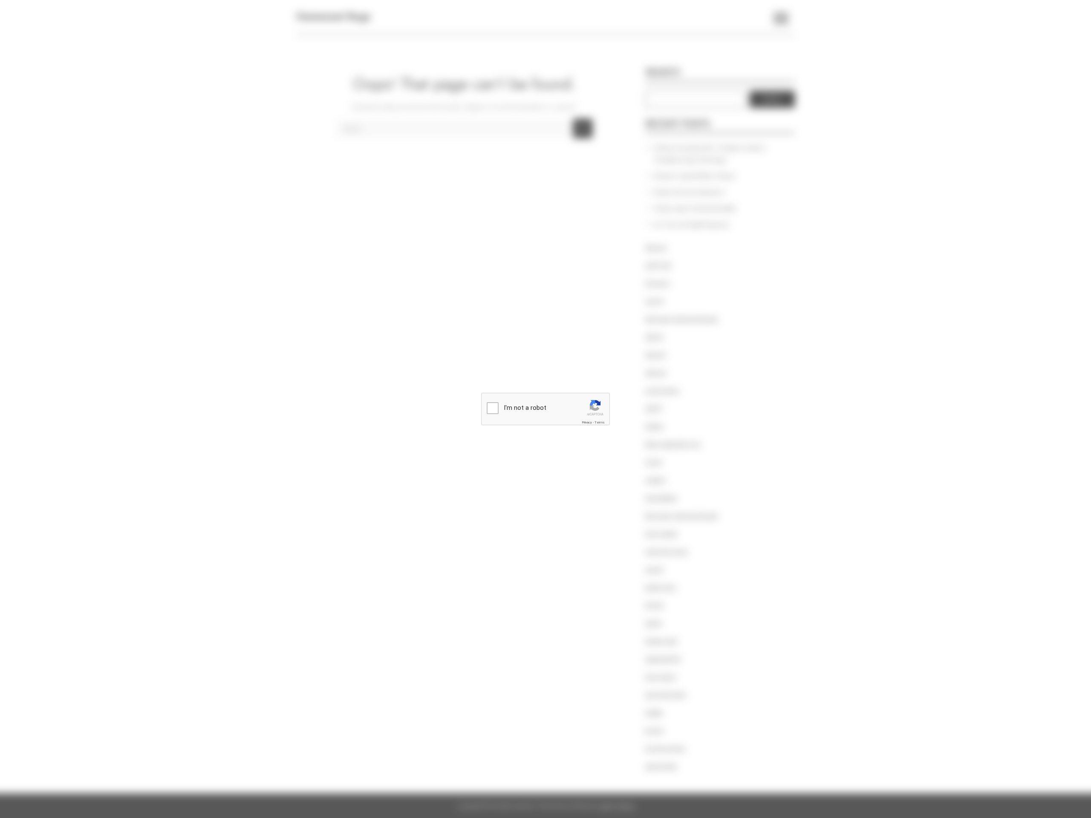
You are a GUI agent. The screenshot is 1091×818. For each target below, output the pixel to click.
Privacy (587, 422)
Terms (600, 422)
